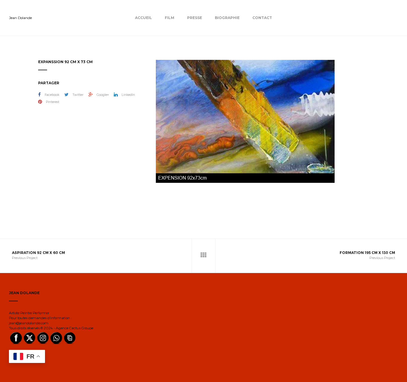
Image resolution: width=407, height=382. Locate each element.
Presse (194, 17)
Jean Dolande (20, 17)
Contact (262, 17)
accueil (143, 17)
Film (169, 17)
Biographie (227, 17)
